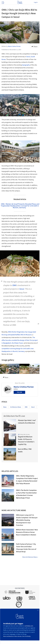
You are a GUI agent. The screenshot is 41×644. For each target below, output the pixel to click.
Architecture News (15, 407)
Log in (36, 2)
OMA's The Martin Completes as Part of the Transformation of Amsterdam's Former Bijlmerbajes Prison (26, 494)
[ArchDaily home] (19, 2)
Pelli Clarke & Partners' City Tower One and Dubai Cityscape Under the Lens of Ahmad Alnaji (26, 548)
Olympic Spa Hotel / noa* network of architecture (27, 421)
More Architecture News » (30, 557)
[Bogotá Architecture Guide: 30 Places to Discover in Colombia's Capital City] (10, 440)
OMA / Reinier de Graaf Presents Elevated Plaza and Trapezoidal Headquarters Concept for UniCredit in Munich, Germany (20, 206)
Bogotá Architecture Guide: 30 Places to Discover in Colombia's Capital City (26, 441)
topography (26, 65)
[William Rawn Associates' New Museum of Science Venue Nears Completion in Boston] (8, 535)
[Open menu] (2, 2)
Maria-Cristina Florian (24, 386)
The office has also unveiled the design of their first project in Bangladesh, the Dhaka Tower (20, 340)
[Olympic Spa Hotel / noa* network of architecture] (10, 425)
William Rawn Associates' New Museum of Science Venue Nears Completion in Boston (27, 532)
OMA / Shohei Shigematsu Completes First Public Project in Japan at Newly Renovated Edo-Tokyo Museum (27, 480)
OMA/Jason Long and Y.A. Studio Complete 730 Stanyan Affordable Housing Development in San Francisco (27, 520)
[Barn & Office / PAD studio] (10, 454)
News (4, 407)
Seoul (28, 57)
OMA (14, 285)
